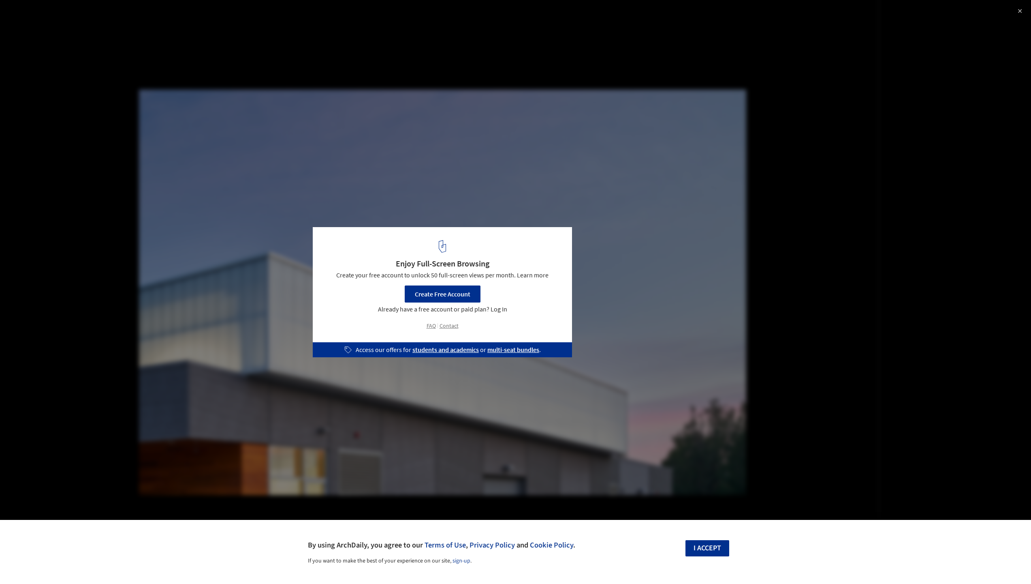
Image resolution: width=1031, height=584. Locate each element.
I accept (707, 548)
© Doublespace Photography (46, 28)
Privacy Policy (492, 545)
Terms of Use (445, 545)
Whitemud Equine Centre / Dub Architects (93, 15)
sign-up (461, 561)
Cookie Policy (551, 545)
